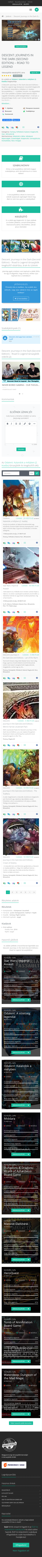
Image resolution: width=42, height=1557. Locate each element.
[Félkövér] (7, 424)
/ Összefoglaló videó (9, 389)
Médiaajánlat (6, 1506)
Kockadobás (6, 141)
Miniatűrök (10, 134)
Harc (3, 134)
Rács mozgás (16, 141)
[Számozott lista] (20, 424)
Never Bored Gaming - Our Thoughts (22, 385)
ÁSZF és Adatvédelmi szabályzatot (21, 1528)
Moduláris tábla (19, 136)
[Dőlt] (11, 424)
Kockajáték (12, 670)
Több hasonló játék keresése (21, 1423)
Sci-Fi (4, 604)
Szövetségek (15, 138)
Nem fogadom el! (21, 1551)
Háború (9, 604)
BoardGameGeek (20, 2)
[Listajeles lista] (16, 424)
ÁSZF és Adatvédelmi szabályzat (12, 1499)
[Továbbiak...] (34, 424)
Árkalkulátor (17, 4)
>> (34, 892)
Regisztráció (6, 1490)
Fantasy (13, 132)
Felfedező (20, 132)
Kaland (27, 132)
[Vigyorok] (29, 424)
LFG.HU (30, 2)
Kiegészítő (34, 132)
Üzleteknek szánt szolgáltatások (13, 1502)
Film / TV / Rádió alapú (10, 606)
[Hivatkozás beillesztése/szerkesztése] (25, 424)
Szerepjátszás (35, 138)
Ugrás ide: (34, 72)
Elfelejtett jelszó (7, 1493)
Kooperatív (25, 138)
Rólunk (4, 1496)
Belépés (26, 4)
